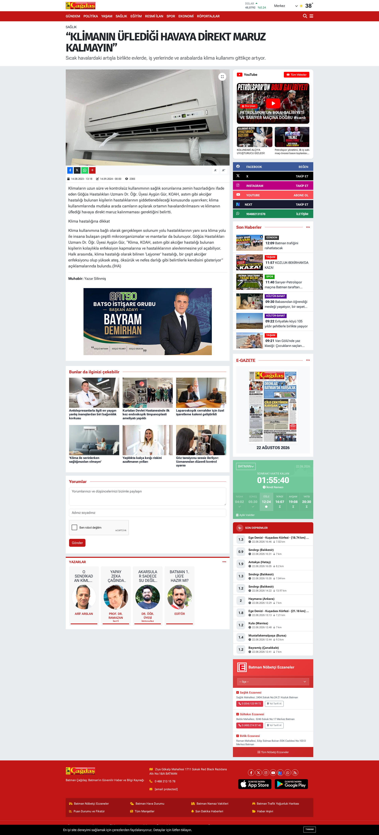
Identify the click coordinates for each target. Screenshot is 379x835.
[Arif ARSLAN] (84, 597)
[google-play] (291, 784)
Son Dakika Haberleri (209, 811)
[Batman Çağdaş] (80, 5)
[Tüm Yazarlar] (224, 562)
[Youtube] (273, 772)
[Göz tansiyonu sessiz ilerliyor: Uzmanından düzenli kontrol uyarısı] (201, 440)
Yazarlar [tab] (77, 562)
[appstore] (254, 784)
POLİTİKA (90, 16)
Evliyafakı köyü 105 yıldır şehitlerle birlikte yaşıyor (286, 323)
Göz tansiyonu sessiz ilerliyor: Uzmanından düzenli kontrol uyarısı (197, 461)
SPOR (171, 16)
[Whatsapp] (287, 772)
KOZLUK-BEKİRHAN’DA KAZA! (286, 265)
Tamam (310, 829)
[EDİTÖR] (179, 597)
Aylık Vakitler (246, 515)
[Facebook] (251, 772)
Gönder (77, 543)
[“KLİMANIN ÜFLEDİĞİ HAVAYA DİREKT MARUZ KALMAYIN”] (148, 117)
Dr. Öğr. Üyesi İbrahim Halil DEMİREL (148, 617)
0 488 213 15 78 (165, 781)
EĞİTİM (136, 16)
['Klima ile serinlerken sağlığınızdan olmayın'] (94, 440)
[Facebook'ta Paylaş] (70, 170)
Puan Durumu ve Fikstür (89, 811)
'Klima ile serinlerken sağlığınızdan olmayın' (85, 459)
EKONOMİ (186, 16)
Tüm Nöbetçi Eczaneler (275, 752)
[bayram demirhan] (147, 321)
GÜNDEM (73, 16)
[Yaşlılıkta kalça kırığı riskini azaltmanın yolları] (148, 440)
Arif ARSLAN (84, 614)
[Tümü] (308, 227)
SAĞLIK (121, 16)
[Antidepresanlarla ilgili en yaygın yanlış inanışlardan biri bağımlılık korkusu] (94, 392)
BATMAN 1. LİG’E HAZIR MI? (179, 576)
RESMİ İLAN (154, 16)
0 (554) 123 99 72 (251, 703)
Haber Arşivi (265, 811)
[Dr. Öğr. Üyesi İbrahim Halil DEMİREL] (147, 597)
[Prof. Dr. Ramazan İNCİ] (115, 597)
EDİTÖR (179, 614)
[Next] (280, 772)
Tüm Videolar (298, 74)
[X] (258, 772)
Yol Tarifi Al (275, 703)
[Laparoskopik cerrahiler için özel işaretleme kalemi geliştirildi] (201, 392)
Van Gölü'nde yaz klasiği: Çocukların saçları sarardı (283, 343)
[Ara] (305, 16)
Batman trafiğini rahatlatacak (281, 245)
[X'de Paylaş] (77, 170)
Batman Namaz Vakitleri (212, 803)
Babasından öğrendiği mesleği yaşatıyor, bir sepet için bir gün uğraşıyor (286, 304)
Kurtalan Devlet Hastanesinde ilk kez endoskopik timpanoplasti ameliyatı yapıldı (146, 414)
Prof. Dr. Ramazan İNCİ (116, 617)
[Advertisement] (48, 84)
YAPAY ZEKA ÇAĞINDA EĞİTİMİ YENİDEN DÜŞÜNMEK (116, 576)
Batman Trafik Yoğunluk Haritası (278, 803)
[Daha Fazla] (92, 170)
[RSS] (295, 772)
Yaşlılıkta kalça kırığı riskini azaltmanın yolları (142, 459)
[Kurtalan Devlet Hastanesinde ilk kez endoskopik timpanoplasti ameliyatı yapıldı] (148, 392)
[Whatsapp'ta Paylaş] (84, 170)
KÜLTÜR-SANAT (275, 296)
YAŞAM (106, 16)
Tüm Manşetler (144, 811)
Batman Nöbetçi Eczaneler (91, 803)
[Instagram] (266, 772)
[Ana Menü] (310, 16)
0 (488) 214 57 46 (251, 725)
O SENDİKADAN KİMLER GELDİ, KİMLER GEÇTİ (84, 576)
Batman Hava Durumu (150, 803)
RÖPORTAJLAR (208, 16)
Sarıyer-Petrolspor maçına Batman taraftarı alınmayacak (283, 285)
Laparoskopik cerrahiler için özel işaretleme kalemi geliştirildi (200, 412)
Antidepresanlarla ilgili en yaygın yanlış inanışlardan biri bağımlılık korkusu (92, 414)
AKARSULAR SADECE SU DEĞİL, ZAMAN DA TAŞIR (147, 576)
